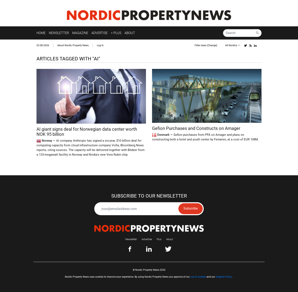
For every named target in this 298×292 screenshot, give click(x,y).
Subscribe (190, 208)
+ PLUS (116, 33)
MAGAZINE (80, 33)
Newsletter (131, 239)
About (169, 239)
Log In (100, 45)
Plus (159, 239)
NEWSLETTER (59, 33)
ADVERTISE (99, 33)
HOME (41, 33)
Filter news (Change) (206, 45)
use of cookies (198, 276)
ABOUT (129, 33)
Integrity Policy (224, 276)
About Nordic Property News (73, 45)
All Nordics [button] (231, 45)
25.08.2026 (42, 45)
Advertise (147, 239)
